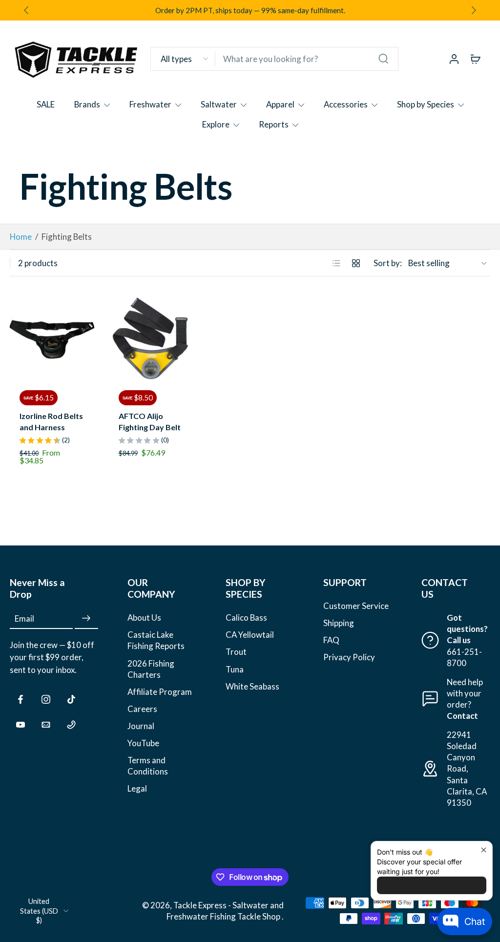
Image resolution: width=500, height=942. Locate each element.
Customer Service (356, 606)
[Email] (46, 724)
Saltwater (219, 104)
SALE (46, 104)
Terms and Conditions (147, 765)
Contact (462, 716)
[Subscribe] (86, 618)
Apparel (280, 104)
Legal (137, 788)
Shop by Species (425, 104)
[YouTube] (20, 724)
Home (21, 236)
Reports (274, 124)
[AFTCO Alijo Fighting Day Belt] (151, 338)
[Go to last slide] (26, 10)
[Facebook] (20, 699)
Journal (140, 726)
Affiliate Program (159, 692)
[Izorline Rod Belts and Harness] (52, 338)
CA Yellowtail (250, 634)
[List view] (336, 263)
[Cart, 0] (475, 58)
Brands (87, 104)
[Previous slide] (17, 338)
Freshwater (150, 104)
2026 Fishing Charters (150, 668)
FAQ (331, 640)
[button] (54, 588)
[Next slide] (473, 10)
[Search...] (383, 58)
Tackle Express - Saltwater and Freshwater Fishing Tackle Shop (225, 910)
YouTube (143, 743)
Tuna (235, 669)
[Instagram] (46, 699)
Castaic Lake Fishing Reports (156, 640)
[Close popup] (483, 850)
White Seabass (252, 686)
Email (24, 618)
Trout (236, 652)
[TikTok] (71, 699)
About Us (144, 617)
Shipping (338, 623)
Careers (142, 709)
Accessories (346, 104)
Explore (215, 124)
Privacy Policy (349, 657)
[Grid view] (356, 263)
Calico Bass (246, 617)
